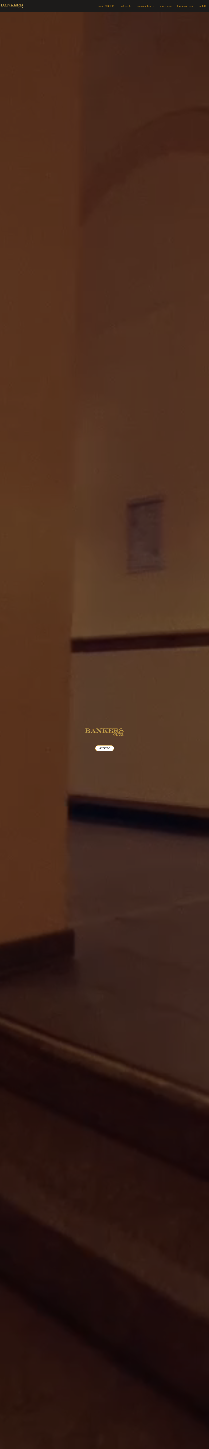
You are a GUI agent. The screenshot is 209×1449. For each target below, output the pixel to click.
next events (125, 6)
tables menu (166, 6)
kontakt (202, 6)
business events (185, 6)
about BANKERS (106, 6)
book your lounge (145, 6)
